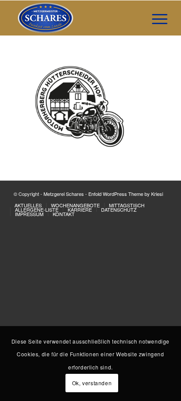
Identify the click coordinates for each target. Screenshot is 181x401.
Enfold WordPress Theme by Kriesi (125, 193)
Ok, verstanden (92, 383)
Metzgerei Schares (63, 193)
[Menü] (155, 17)
